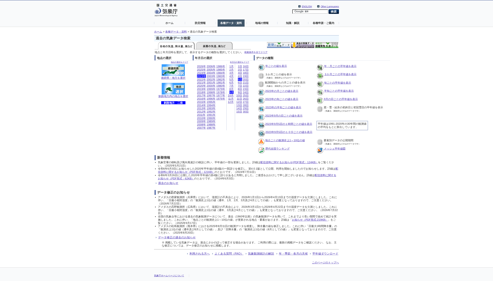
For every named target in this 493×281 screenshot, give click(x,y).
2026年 (201, 66)
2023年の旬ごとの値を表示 (281, 99)
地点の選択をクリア (179, 62)
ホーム (169, 22)
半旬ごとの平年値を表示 (339, 90)
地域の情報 (262, 22)
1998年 (211, 92)
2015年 (201, 101)
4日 (240, 76)
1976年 (220, 98)
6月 (231, 82)
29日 (246, 108)
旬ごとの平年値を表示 (337, 82)
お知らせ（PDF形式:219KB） (310, 219)
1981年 (220, 82)
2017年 (201, 95)
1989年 (211, 121)
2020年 (201, 85)
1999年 (211, 89)
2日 (240, 69)
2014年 (201, 105)
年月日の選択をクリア (239, 62)
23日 (246, 89)
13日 (239, 105)
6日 (240, 82)
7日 (240, 85)
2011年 (201, 114)
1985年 (220, 69)
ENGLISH (307, 6)
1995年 (211, 101)
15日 (239, 111)
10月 (231, 95)
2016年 (201, 98)
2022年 (201, 79)
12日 (239, 101)
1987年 (211, 127)
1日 (240, 66)
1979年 (220, 89)
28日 (246, 105)
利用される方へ (199, 253)
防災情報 (200, 22)
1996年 (211, 98)
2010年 (201, 118)
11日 (239, 98)
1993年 (211, 108)
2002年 (211, 79)
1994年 (211, 105)
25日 (246, 95)
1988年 (211, 124)
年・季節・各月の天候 (293, 253)
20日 (246, 79)
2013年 (201, 108)
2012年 (201, 111)
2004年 (211, 72)
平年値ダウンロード (325, 253)
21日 (246, 82)
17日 (246, 69)
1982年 (220, 79)
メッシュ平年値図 (334, 148)
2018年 (201, 92)
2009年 (201, 121)
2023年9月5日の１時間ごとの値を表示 (288, 123)
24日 (246, 92)
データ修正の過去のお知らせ (177, 237)
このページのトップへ (325, 262)
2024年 (201, 72)
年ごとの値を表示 (276, 65)
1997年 (211, 95)
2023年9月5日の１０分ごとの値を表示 (288, 132)
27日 (246, 101)
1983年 (220, 76)
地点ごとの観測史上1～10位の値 (285, 140)
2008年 (201, 124)
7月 (231, 85)
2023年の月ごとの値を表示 (281, 91)
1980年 (220, 85)
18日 (246, 72)
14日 (239, 108)
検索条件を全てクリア (255, 52)
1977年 (220, 95)
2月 (231, 69)
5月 (231, 79)
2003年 (211, 76)
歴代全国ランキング (277, 148)
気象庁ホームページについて (169, 275)
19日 (246, 76)
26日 (246, 98)
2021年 (201, 82)
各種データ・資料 (231, 22)
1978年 (220, 92)
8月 (231, 89)
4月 (231, 76)
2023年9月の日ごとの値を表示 (284, 115)
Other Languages (330, 6)
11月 (231, 98)
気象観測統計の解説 (261, 253)
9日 (240, 92)
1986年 (220, 66)
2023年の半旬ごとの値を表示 (283, 107)
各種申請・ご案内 (323, 22)
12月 (231, 101)
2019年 (201, 89)
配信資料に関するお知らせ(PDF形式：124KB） (289, 162)
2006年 (211, 66)
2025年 (201, 69)
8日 (240, 89)
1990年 (211, 118)
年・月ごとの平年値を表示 (340, 66)
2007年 (201, 127)
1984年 (220, 72)
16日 (246, 66)
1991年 (211, 114)
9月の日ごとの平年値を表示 (341, 99)
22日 (246, 85)
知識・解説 (292, 22)
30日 (246, 111)
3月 (231, 72)
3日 (240, 72)
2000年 (211, 85)
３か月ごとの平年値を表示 (340, 74)
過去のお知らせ (168, 183)
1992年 (211, 111)
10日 (239, 95)
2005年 (211, 69)
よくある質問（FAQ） (229, 253)
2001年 (211, 82)
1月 (231, 66)
